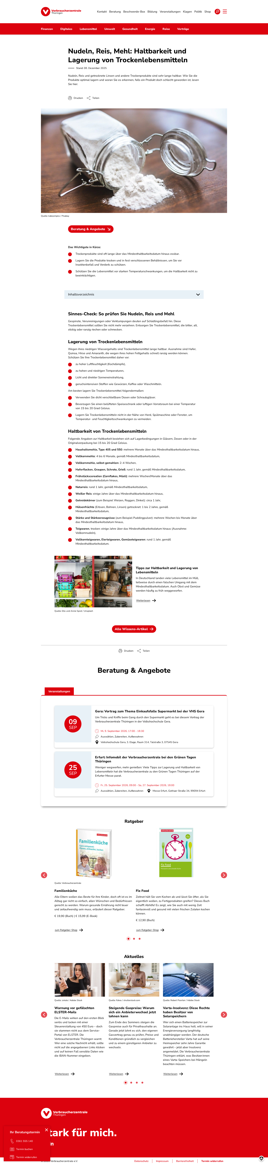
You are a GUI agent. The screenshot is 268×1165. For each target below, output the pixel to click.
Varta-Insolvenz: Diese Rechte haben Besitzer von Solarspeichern (186, 1012)
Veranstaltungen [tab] (59, 691)
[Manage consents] (261, 1158)
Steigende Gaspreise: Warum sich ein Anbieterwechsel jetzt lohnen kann (132, 1012)
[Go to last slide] (44, 875)
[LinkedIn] (51, 1143)
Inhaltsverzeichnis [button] (81, 294)
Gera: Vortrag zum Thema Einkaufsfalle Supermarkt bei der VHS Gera (149, 711)
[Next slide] (224, 875)
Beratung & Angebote (88, 229)
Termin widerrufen (212, 1161)
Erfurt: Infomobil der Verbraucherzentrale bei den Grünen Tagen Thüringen (145, 759)
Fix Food (142, 891)
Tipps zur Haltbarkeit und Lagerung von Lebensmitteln (167, 570)
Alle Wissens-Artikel (131, 629)
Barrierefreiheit (185, 1161)
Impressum (162, 1161)
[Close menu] (46, 1130)
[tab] (128, 939)
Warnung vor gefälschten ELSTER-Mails (74, 1010)
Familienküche (65, 891)
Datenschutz (141, 1161)
